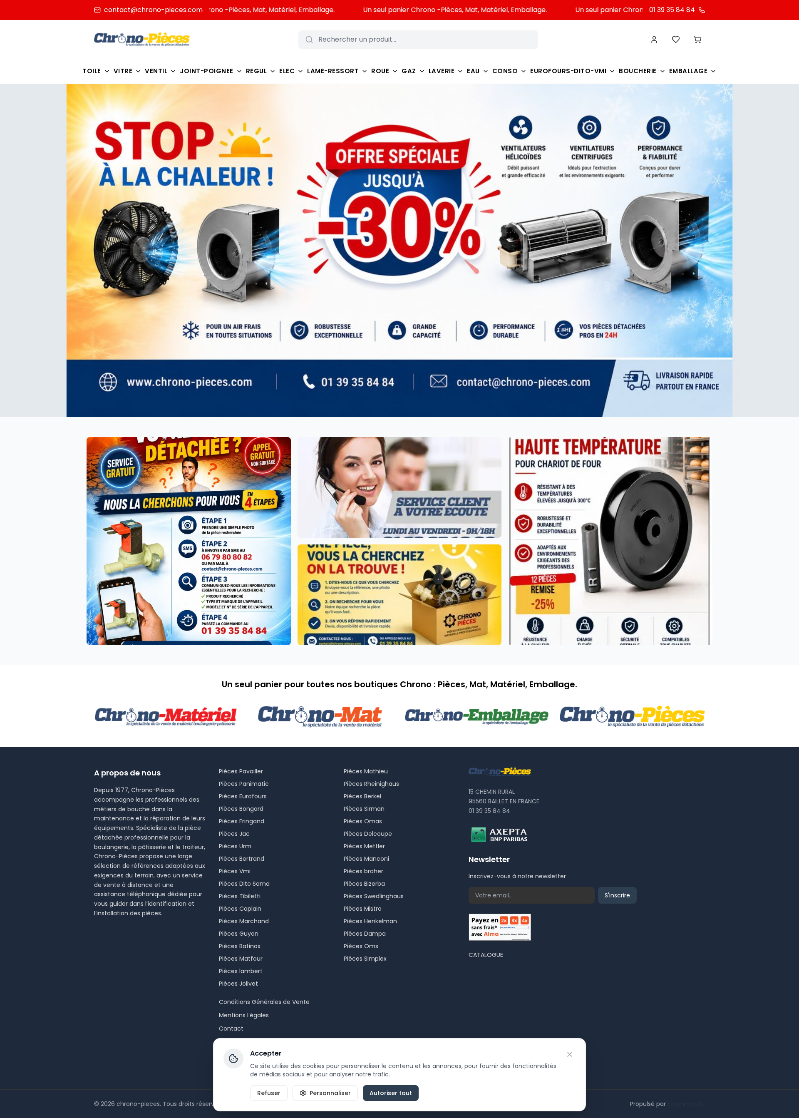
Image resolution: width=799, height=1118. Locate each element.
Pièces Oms (361, 946)
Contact (231, 1028)
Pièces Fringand (241, 821)
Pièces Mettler (364, 846)
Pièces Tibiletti (240, 896)
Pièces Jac (234, 834)
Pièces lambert (241, 971)
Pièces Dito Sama (244, 883)
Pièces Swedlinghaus (374, 896)
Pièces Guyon (238, 933)
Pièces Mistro (363, 908)
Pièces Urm (235, 846)
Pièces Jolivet (238, 983)
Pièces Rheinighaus (371, 784)
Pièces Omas (363, 821)
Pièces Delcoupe (368, 834)
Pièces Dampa (365, 933)
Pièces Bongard (241, 809)
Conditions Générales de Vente (264, 1002)
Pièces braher (363, 871)
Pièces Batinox (240, 946)
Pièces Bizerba (364, 883)
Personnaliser (330, 1093)
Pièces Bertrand (241, 859)
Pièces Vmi (235, 871)
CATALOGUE (486, 955)
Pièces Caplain (240, 908)
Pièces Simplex (365, 958)
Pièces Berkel (362, 796)
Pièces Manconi (366, 859)
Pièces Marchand (244, 921)
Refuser (268, 1093)
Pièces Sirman (364, 809)
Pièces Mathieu (366, 771)
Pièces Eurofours (243, 796)
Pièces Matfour (241, 958)
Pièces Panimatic (244, 784)
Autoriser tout (391, 1093)
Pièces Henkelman (370, 921)
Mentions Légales (244, 1015)
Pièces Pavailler (241, 771)
